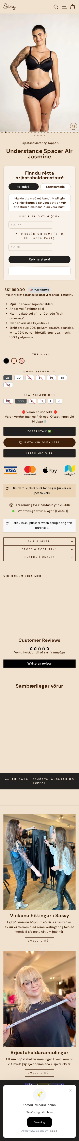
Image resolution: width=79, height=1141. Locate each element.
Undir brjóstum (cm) (39, 216)
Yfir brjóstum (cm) (39, 236)
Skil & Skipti (39, 541)
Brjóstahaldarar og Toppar (39, 143)
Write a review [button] (39, 663)
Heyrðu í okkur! (39, 556)
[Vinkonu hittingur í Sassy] (39, 862)
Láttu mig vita (39, 453)
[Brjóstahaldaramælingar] (39, 999)
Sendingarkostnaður (35, 294)
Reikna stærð (39, 259)
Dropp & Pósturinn (39, 549)
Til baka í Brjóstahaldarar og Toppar (42, 781)
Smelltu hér (39, 940)
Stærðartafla (55, 187)
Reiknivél (23, 187)
